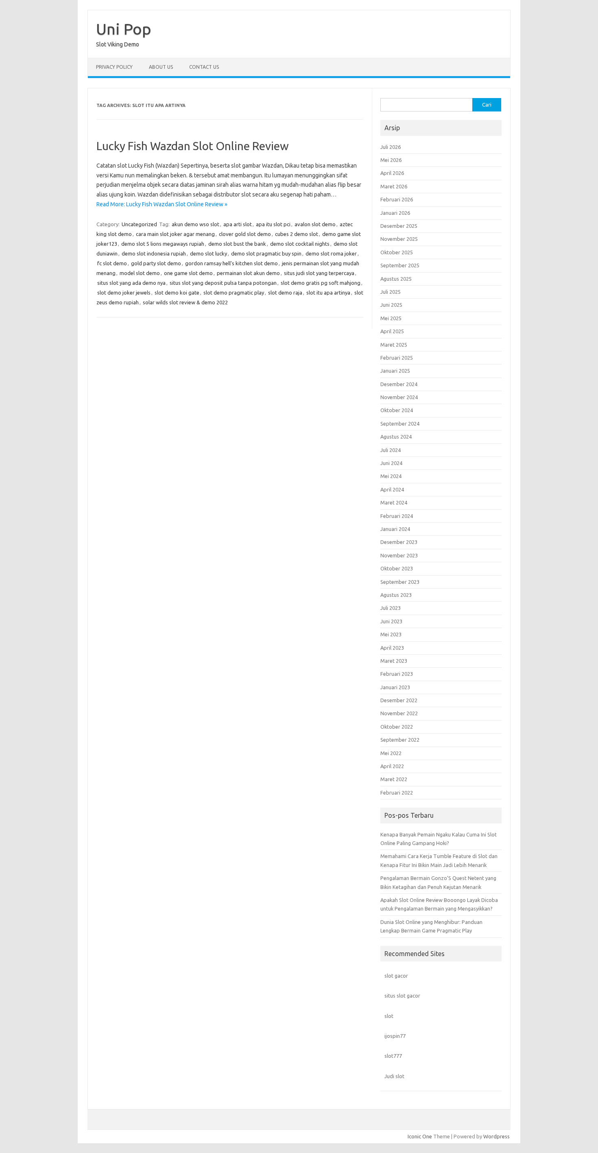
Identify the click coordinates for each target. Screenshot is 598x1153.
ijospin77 (395, 1036)
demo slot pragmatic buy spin (266, 253)
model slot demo (140, 273)
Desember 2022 (398, 700)
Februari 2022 (396, 792)
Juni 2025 (391, 305)
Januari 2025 (395, 370)
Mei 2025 (391, 318)
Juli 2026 (390, 147)
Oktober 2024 (396, 410)
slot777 (393, 1056)
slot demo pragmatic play (233, 292)
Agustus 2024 (396, 436)
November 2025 (399, 239)
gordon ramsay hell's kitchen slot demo (231, 263)
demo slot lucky (208, 253)
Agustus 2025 (396, 279)
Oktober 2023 (396, 568)
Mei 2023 (391, 634)
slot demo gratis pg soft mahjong (320, 283)
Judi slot (394, 1076)
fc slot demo (112, 263)
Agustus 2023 (396, 595)
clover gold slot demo (245, 234)
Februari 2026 (396, 199)
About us (161, 67)
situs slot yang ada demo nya (131, 283)
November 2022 (399, 713)
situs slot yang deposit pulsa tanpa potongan (223, 283)
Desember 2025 (398, 226)
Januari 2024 (395, 529)
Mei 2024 (391, 476)
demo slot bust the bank (237, 244)
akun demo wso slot (195, 224)
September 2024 (399, 423)
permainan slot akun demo (248, 273)
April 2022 (392, 766)
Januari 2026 (395, 213)
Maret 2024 (393, 502)
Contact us (204, 67)
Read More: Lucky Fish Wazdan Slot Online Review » (161, 204)
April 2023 (392, 648)
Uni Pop (123, 28)
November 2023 (399, 555)
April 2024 (392, 489)
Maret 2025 (393, 344)
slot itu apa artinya (328, 292)
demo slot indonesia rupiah (154, 253)
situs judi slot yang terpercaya (319, 273)
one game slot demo (188, 273)
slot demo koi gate (177, 292)
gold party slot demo (156, 263)
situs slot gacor (402, 995)
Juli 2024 (390, 450)
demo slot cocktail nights (300, 244)
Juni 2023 (391, 621)
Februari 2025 (396, 357)
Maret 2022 (393, 779)
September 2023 (399, 582)
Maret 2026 (393, 186)
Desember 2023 (398, 542)
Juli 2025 (390, 292)
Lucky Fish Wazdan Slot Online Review (192, 146)
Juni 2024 (391, 463)
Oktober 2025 (396, 252)
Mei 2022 (391, 753)
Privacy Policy (114, 67)
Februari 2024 (396, 516)
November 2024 (399, 397)
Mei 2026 (391, 160)
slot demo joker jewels (124, 292)
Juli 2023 (390, 608)
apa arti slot (237, 224)
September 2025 (399, 265)
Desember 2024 (398, 384)
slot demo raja (285, 292)
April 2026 (392, 173)
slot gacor (396, 975)
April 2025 (392, 331)
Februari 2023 (396, 674)
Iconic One (420, 1136)
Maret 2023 (393, 661)
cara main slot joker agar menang (175, 234)
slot (388, 1016)
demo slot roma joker (331, 253)
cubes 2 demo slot (296, 234)
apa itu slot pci (273, 224)
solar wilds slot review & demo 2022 (185, 302)
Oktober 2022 (396, 726)
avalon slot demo (315, 224)
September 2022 (399, 739)
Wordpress (496, 1136)
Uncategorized (139, 224)
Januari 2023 (395, 687)
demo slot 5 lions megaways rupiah (162, 244)
